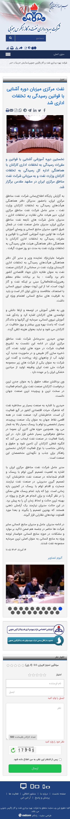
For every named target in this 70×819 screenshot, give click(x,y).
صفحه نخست (59, 794)
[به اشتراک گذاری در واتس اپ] (20, 110)
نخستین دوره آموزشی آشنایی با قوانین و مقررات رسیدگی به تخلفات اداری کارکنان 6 (21, 609)
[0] (8, 665)
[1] (29, 675)
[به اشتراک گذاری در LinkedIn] (34, 110)
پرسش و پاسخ (42, 798)
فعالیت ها (13, 794)
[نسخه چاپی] (12, 48)
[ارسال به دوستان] (21, 48)
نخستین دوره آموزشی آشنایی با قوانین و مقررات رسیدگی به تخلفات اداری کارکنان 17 (18, 612)
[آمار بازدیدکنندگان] (7, 48)
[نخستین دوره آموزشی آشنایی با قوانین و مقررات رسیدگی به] (35, 584)
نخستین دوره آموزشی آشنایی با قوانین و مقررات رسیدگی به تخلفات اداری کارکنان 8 (43, 609)
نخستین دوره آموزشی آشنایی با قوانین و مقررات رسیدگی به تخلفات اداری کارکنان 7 (38, 609)
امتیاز (58, 675)
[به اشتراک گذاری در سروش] (25, 110)
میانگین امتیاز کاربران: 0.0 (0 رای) (42, 665)
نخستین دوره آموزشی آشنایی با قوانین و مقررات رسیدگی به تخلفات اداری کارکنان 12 (60, 609)
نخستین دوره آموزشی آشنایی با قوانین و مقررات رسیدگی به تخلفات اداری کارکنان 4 (52, 612)
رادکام (34, 815)
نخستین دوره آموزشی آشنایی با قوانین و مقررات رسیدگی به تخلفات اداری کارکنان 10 (49, 609)
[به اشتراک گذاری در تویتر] (39, 110)
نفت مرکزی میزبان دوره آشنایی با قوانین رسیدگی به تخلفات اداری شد (35, 96)
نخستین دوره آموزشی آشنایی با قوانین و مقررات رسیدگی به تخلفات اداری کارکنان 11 (57, 612)
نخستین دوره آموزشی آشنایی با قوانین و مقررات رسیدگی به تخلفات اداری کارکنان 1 (35, 612)
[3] (37, 675)
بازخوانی (13, 749)
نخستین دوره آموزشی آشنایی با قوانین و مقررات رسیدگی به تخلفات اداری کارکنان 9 (55, 609)
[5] (44, 675)
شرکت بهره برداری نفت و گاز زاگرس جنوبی (48, 63)
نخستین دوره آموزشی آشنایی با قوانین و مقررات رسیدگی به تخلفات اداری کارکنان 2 (41, 612)
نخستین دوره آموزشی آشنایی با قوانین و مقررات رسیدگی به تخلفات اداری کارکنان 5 (15, 609)
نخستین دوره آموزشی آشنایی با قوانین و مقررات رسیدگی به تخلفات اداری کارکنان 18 (24, 612)
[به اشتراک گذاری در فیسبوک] (44, 110)
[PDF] (16, 110)
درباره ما (44, 794)
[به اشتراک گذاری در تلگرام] (30, 110)
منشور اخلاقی (29, 794)
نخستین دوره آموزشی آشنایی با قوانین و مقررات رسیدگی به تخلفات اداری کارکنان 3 (46, 612)
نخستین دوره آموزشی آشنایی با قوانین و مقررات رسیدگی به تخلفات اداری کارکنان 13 (10, 609)
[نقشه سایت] (16, 48)
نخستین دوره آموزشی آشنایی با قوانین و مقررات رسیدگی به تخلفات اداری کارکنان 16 (13, 612)
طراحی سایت (45, 815)
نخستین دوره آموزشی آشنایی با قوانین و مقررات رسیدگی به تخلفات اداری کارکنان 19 (29, 612)
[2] (33, 675)
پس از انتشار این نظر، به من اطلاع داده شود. (35, 759)
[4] (41, 675)
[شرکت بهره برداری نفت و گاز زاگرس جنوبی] (35, 19)
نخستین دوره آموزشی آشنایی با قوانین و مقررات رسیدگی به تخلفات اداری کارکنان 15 (32, 609)
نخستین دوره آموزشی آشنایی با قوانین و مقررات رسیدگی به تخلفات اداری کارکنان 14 (27, 609)
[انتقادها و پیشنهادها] (26, 48)
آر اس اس (26, 798)
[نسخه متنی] (8, 110)
